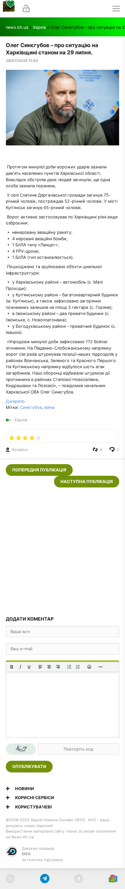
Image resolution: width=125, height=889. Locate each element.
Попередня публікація (39, 469)
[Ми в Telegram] (44, 878)
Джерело (15, 401)
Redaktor (20, 449)
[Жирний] (11, 666)
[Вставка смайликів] (89, 666)
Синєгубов (31, 407)
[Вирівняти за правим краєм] (57, 666)
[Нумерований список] (78, 666)
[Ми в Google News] (112, 878)
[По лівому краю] (40, 666)
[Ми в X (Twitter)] (10, 878)
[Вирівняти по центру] (49, 666)
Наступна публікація (86, 481)
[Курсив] (20, 666)
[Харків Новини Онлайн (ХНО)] (8, 8)
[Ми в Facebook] (78, 878)
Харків (39, 27)
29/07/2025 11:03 (22, 60)
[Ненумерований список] (69, 666)
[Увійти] (26, 8)
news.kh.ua (17, 27)
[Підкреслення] (29, 666)
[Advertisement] (62, 549)
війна (49, 407)
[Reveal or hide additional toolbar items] (100, 666)
